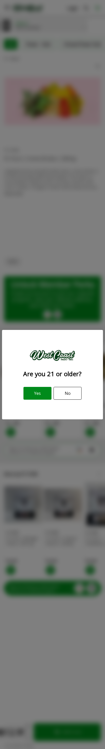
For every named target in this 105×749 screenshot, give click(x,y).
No (68, 393)
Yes (37, 393)
